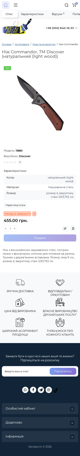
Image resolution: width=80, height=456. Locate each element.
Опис (9, 14)
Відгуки (58, 14)
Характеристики (32, 14)
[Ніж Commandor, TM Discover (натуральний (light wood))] (40, 102)
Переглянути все (15, 205)
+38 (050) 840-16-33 (60, 28)
